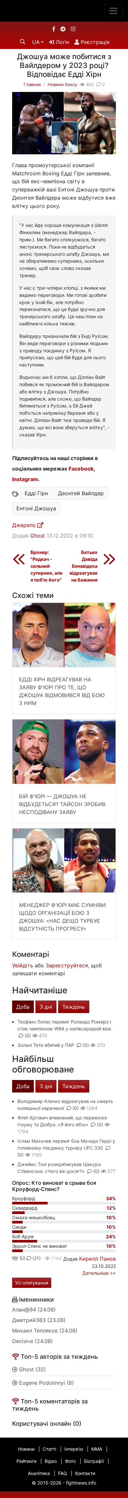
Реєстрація (94, 42)
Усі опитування (31, 1283)
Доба (23, 1006)
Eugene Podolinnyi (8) (45, 1382)
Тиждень (73, 1006)
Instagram (25, 479)
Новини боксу (62, 84)
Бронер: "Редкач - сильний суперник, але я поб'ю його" (46, 566)
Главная (32, 84)
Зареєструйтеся (67, 965)
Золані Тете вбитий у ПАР (45, 1045)
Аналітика (39, 1473)
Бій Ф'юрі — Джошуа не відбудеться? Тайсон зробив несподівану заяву (62, 804)
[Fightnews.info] (64, 11)
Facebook (81, 468)
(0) (27, 1035)
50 (21, 1258)
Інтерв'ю (73, 1449)
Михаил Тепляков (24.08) (44, 1330)
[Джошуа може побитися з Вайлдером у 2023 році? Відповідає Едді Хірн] (64, 122)
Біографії (94, 1461)
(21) (36, 1258)
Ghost (37, 535)
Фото (70, 1461)
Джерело (24, 525)
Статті (49, 1449)
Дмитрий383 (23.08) (39, 1320)
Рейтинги (26, 1461)
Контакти (85, 1473)
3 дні (46, 1006)
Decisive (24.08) (32, 1341)
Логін (61, 42)
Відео (51, 1461)
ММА (96, 1449)
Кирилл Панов (97, 1258)
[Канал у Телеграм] (63, 28)
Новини (26, 1449)
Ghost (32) (31, 1369)
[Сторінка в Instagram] (73, 28)
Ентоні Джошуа (36, 508)
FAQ (62, 1473)
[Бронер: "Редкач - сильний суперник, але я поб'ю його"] (18, 559)
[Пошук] (23, 41)
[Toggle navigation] (113, 10)
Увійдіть (22, 965)
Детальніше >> (99, 1273)
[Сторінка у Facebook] (53, 28)
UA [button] (36, 42)
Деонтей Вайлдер (81, 493)
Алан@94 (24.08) (34, 1309)
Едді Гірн (36, 493)
